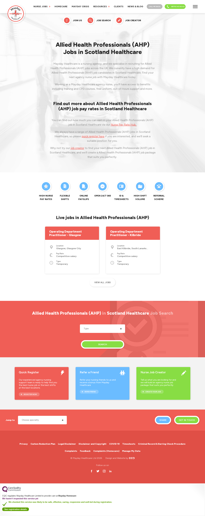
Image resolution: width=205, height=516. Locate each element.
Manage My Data (131, 451)
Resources (100, 6)
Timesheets (128, 444)
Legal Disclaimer (67, 444)
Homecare (61, 6)
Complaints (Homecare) (106, 451)
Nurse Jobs (40, 6)
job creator (77, 148)
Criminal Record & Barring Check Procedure (161, 444)
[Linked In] (110, 471)
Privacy (24, 444)
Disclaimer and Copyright (92, 444)
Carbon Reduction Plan (43, 444)
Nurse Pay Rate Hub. (124, 124)
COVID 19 (114, 444)
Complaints (71, 451)
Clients (118, 6)
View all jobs (102, 282)
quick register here (93, 136)
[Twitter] (97, 471)
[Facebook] (91, 471)
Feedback (85, 451)
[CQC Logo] (11, 491)
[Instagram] (104, 471)
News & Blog (135, 6)
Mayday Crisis (80, 6)
